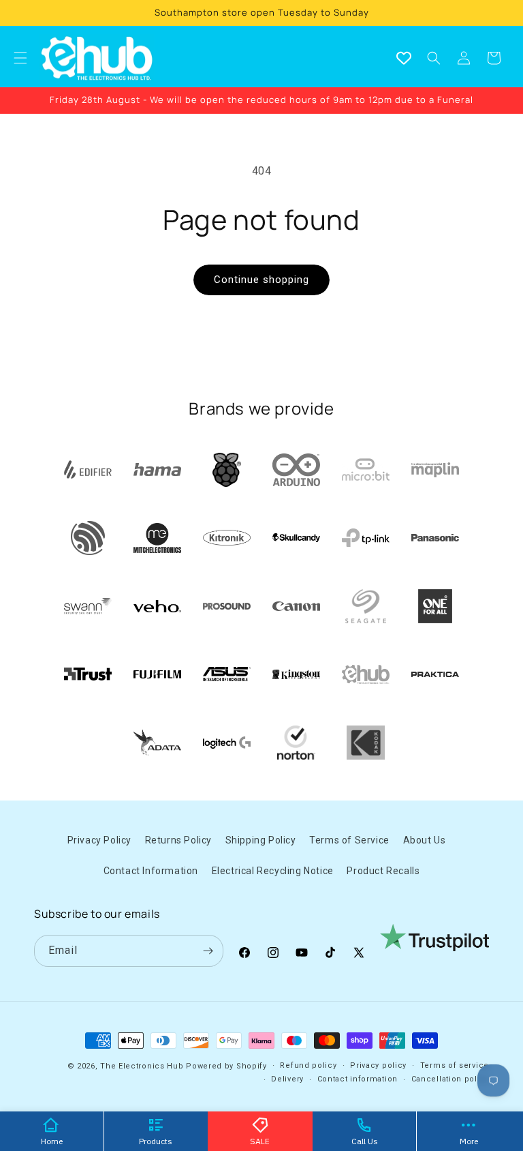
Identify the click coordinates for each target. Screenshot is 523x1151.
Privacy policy (378, 1065)
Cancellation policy (450, 1079)
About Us (424, 840)
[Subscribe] (208, 951)
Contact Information (151, 870)
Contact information (357, 1079)
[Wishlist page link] (403, 57)
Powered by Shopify (226, 1066)
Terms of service (454, 1065)
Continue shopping (261, 279)
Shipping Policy (260, 840)
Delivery (287, 1079)
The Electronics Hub (141, 1066)
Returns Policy (178, 840)
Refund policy (308, 1065)
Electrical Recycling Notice (273, 870)
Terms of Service (349, 840)
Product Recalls (383, 870)
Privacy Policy (99, 840)
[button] (434, 58)
